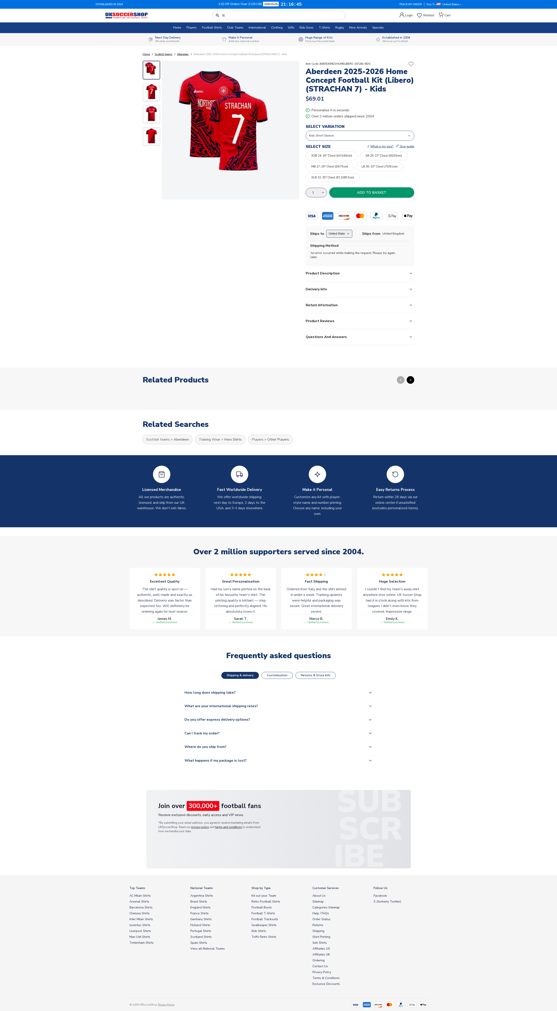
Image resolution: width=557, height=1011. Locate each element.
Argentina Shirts (201, 896)
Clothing (277, 27)
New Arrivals (358, 27)
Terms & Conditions (326, 978)
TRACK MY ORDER (410, 4)
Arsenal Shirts (139, 901)
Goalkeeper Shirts (264, 925)
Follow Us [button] (381, 888)
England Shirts (200, 907)
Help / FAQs (320, 913)
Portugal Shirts (200, 931)
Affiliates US (321, 949)
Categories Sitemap (326, 907)
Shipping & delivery (240, 675)
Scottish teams (163, 54)
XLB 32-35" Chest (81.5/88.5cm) (332, 177)
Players (191, 27)
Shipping (318, 931)
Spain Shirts (198, 943)
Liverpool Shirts (140, 931)
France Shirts (199, 913)
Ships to (317, 233)
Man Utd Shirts (139, 937)
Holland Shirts (200, 925)
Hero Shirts (233, 439)
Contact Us (320, 966)
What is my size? (381, 146)
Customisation (277, 675)
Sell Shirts (319, 943)
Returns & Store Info (315, 675)
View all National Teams (207, 949)
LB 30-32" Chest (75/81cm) (380, 167)
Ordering (318, 960)
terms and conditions (228, 827)
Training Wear (209, 439)
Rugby (339, 27)
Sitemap (318, 901)
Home (177, 27)
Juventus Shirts (139, 925)
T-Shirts (324, 27)
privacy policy (200, 827)
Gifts (291, 27)
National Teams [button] (201, 888)
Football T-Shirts (263, 913)
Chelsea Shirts (139, 913)
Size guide (406, 146)
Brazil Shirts (198, 901)
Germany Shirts (201, 919)
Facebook (380, 896)
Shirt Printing (321, 937)
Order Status (321, 919)
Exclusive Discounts (326, 984)
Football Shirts (212, 27)
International (257, 27)
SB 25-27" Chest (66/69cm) (384, 156)
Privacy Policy (321, 972)
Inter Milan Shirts (141, 919)
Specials (378, 27)
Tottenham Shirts (141, 943)
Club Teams (235, 27)
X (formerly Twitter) (387, 901)
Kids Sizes (307, 27)
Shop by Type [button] (261, 888)
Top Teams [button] (137, 888)
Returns (317, 925)
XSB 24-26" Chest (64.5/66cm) (331, 156)
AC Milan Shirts (140, 896)
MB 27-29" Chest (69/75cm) (329, 167)
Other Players (278, 439)
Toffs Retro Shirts (264, 937)
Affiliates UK (321, 954)
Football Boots (262, 907)
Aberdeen (183, 54)
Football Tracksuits (265, 919)
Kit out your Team (264, 896)
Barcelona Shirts (141, 907)
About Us (318, 896)
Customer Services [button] (325, 888)
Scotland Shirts (201, 937)
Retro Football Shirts (266, 901)
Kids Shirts (259, 931)
